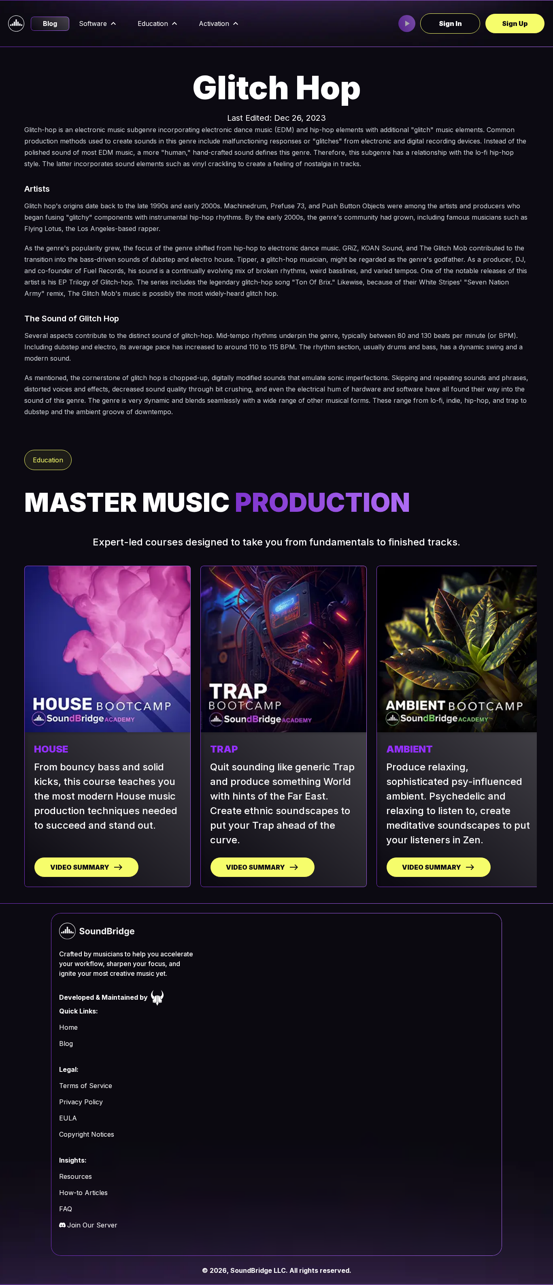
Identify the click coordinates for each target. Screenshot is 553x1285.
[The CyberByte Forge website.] (157, 997)
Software (93, 23)
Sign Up (515, 23)
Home (68, 1027)
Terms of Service (85, 1086)
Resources (75, 1176)
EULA (68, 1118)
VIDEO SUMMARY (79, 867)
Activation (214, 23)
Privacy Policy (81, 1102)
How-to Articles (83, 1193)
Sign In (450, 23)
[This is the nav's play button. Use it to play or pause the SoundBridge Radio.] (406, 23)
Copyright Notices (86, 1134)
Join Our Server (92, 1225)
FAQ (65, 1209)
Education (153, 23)
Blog (50, 23)
